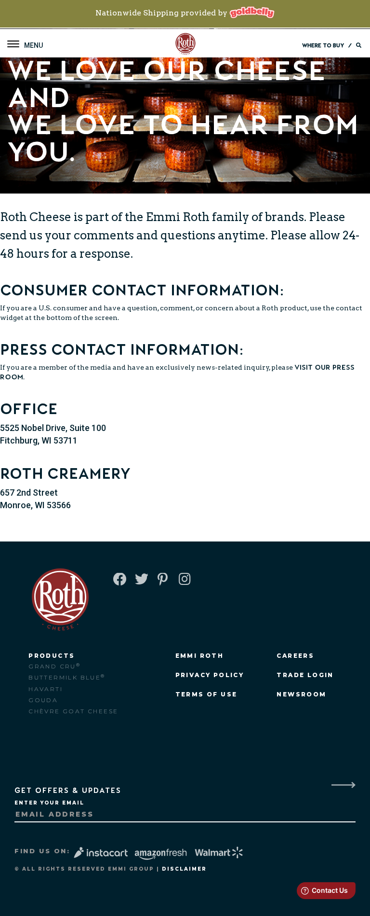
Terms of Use (206, 694)
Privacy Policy (209, 675)
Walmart (220, 853)
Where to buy (323, 45)
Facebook (119, 580)
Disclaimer (184, 869)
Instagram (184, 580)
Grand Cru (54, 666)
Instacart (102, 853)
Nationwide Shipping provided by (162, 12)
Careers (295, 655)
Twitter (140, 580)
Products (51, 655)
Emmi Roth (178, 217)
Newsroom (301, 694)
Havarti (45, 689)
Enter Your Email (49, 803)
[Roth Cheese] (185, 44)
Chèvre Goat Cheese (73, 711)
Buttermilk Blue (66, 677)
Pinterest (162, 580)
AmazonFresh (160, 854)
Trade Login (305, 675)
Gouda (43, 700)
